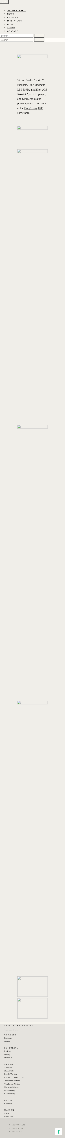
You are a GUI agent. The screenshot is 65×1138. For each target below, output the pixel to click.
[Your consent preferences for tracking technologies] (58, 1131)
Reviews (7, 1051)
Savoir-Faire (8, 1117)
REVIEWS (12, 17)
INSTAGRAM (18, 1125)
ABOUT (11, 28)
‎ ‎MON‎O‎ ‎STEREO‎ (16, 10)
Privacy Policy (9, 1090)
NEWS (10, 14)
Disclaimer (8, 1038)
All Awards (8, 1068)
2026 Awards (9, 1071)
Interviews (8, 1058)
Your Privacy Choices (12, 1084)
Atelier (6, 1113)
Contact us (8, 1104)
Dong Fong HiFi (33, 108)
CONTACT (12, 31)
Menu (4, 2)
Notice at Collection (11, 1087)
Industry (7, 1054)
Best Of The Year (10, 1074)
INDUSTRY (13, 24)
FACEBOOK (18, 1128)
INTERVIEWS (14, 21)
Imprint (7, 1041)
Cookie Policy (9, 1094)
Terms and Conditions (12, 1081)
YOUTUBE (17, 1132)
